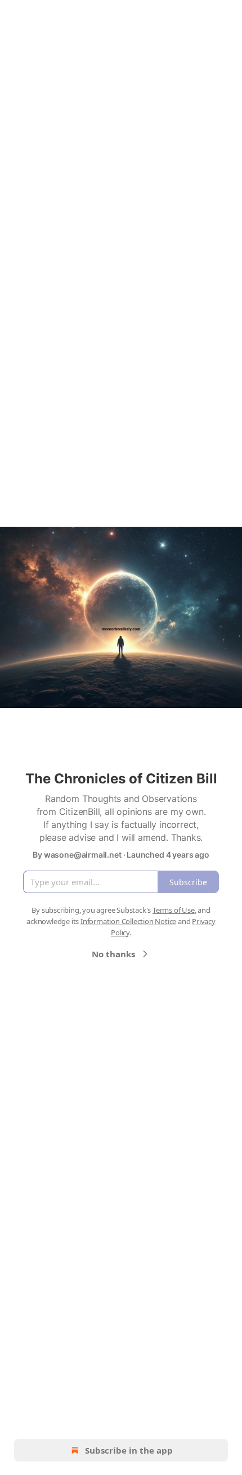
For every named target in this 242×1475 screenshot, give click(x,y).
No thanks (113, 954)
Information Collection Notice (128, 921)
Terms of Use (174, 910)
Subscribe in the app (129, 1450)
